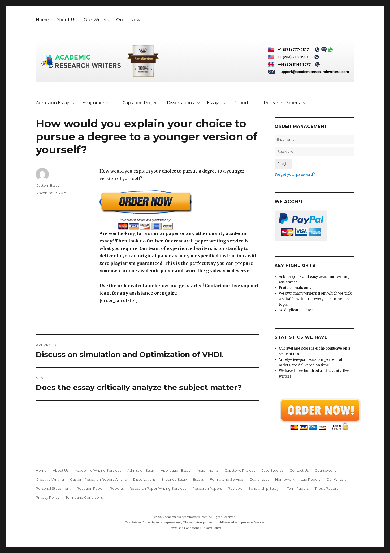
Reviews (235, 488)
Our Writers (96, 19)
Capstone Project (141, 102)
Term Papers (298, 488)
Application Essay (175, 470)
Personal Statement (53, 488)
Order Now (128, 19)
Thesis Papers (326, 488)
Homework (285, 479)
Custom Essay (47, 185)
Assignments (96, 102)
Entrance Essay (174, 479)
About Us (66, 19)
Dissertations (180, 102)
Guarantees (259, 479)
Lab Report (310, 479)
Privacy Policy (47, 497)
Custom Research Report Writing (98, 479)
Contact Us (299, 470)
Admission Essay (52, 102)
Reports (241, 102)
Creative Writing (50, 479)
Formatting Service (226, 479)
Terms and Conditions (84, 497)
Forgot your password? (295, 174)
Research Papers (282, 102)
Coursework (325, 470)
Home (42, 19)
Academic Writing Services (98, 470)
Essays (213, 102)
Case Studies (272, 470)
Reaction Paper (90, 488)
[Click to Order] (179, 210)
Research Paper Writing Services (157, 488)
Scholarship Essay (264, 488)
